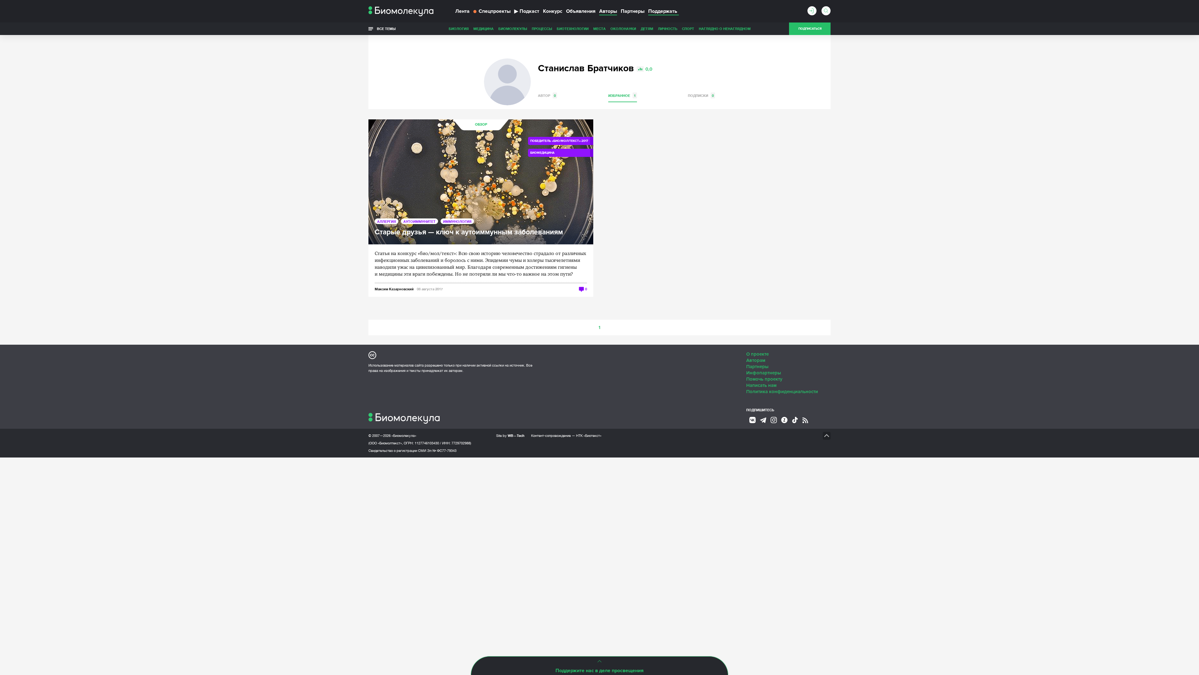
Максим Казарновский (394, 289)
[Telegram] (763, 420)
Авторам (755, 360)
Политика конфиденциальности (782, 391)
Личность (667, 29)
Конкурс (552, 11)
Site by (510, 435)
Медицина (483, 29)
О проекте (757, 354)
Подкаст (526, 11)
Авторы (608, 11)
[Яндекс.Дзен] (784, 420)
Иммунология (457, 221)
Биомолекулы (512, 29)
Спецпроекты (495, 11)
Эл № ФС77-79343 (441, 450)
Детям (647, 29)
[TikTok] (795, 420)
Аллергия (386, 221)
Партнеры (632, 11)
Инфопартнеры (763, 373)
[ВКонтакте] (752, 420)
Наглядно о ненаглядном (725, 29)
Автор (547, 95)
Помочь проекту (764, 379)
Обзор (481, 124)
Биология (459, 29)
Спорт (688, 29)
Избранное (622, 95)
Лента (462, 11)
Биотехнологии (573, 29)
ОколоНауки (623, 29)
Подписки (701, 95)
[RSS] (805, 420)
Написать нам (761, 385)
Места (599, 29)
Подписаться (810, 29)
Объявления (580, 11)
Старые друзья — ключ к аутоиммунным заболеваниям (469, 232)
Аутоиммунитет (419, 221)
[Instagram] (774, 420)
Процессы (542, 29)
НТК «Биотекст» (588, 436)
